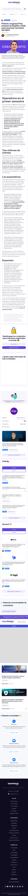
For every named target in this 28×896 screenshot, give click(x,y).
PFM (14, 867)
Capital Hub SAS (23, 893)
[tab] (14, 467)
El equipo (14, 808)
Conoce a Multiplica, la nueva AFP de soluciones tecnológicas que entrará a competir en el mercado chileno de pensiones (13, 506)
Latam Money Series (14, 830)
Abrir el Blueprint (14, 751)
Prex (18, 106)
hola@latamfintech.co (14, 793)
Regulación (5, 449)
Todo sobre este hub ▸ (14, 518)
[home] (14, 2)
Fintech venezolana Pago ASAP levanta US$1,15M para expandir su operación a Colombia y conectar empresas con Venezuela (13, 545)
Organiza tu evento (14, 813)
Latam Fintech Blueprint (14, 881)
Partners (14, 835)
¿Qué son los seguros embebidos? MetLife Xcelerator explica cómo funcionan (12, 701)
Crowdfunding (14, 852)
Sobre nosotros (14, 801)
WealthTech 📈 (11, 511)
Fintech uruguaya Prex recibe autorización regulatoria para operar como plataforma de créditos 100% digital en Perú (13, 444)
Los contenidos (14, 806)
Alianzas (7, 586)
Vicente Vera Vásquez (13, 34)
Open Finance (14, 864)
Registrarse (12, 14)
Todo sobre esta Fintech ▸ (14, 455)
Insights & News (14, 820)
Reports (14, 828)
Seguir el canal (14, 732)
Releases (4, 511)
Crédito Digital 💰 (21, 417)
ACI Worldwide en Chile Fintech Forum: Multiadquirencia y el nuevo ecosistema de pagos (14, 488)
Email (5, 636)
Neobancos (14, 862)
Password (6, 643)
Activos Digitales (14, 857)
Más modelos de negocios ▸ (14, 591)
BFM (14, 850)
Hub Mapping (14, 825)
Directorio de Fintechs (14, 840)
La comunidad (14, 803)
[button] (4, 14)
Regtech (14, 872)
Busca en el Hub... (14, 837)
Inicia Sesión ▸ (14, 344)
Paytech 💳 (14, 20)
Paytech (14, 869)
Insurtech (14, 859)
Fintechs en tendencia (14, 832)
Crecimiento (7, 20)
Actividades (14, 823)
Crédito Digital (14, 847)
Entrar (21, 14)
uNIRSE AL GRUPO (14, 771)
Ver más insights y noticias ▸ (9, 611)
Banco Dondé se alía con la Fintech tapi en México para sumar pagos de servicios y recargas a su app (14, 581)
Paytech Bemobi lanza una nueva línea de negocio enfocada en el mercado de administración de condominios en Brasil (13, 563)
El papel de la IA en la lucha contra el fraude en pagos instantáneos (13, 677)
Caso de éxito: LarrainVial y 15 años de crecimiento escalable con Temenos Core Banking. (12, 496)
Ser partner (14, 811)
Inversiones (7, 550)
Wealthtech (14, 874)
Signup (14, 626)
